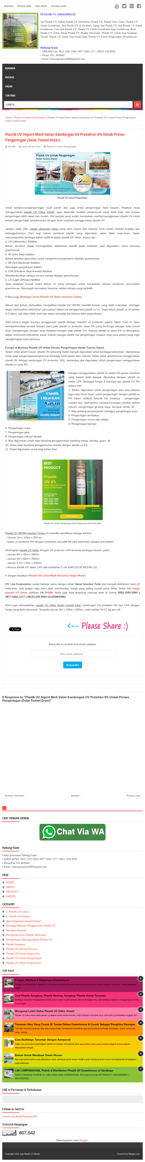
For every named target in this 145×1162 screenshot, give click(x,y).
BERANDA (9, 6)
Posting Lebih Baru (14, 796)
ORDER (8, 86)
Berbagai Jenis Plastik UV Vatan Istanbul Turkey (51, 296)
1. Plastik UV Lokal (17, 911)
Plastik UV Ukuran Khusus (21, 948)
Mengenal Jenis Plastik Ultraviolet (26, 934)
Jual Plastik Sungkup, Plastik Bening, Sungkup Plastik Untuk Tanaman (60, 995)
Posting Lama (133, 796)
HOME (10, 882)
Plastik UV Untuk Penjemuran (23, 962)
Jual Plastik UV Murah (30, 1154)
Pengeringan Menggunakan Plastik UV (29, 939)
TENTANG (10, 95)
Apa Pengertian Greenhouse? (24, 921)
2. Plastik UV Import (18, 916)
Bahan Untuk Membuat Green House (38, 1055)
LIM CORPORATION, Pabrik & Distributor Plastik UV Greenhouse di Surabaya (64, 1070)
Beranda (75, 796)
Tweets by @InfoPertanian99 (19, 1116)
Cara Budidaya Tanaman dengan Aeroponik (43, 1039)
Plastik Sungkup (15, 944)
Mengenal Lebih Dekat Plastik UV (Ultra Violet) (44, 1011)
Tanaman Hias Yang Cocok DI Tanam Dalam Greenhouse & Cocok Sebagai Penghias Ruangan (75, 1024)
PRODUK (9, 77)
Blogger (83, 1140)
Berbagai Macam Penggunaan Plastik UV (30, 925)
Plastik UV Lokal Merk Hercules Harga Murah (57, 575)
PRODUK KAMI (24, 6)
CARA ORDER (41, 6)
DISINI (49, 592)
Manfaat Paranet (16, 930)
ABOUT (10, 887)
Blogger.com (134, 1154)
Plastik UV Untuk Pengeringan (61, 146)
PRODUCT (12, 891)
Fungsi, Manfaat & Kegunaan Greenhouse (42, 980)
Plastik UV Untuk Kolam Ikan (23, 953)
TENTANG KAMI (58, 6)
